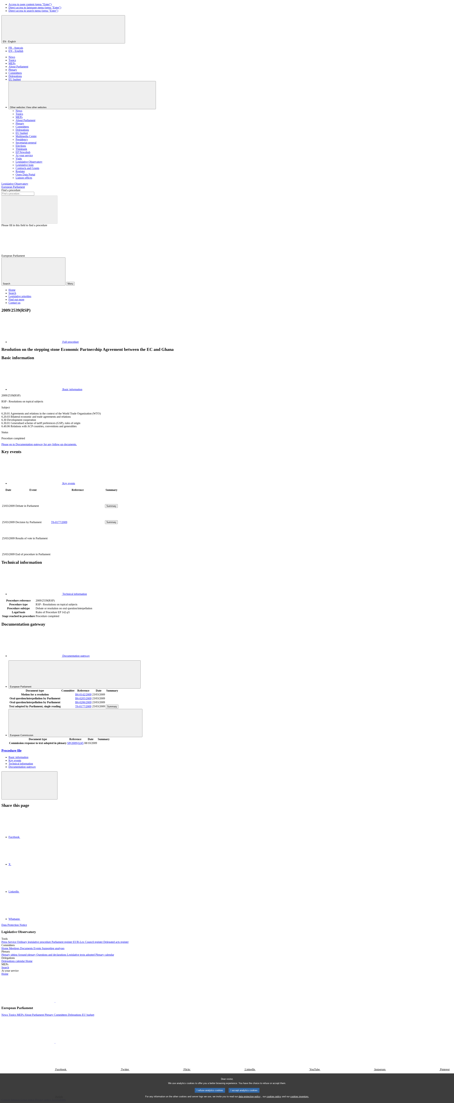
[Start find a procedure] (29, 210)
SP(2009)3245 (75, 743)
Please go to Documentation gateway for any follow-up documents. (39, 444)
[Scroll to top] (29, 785)
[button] (55, 1001)
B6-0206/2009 (83, 702)
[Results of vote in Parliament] (77, 550)
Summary (111, 506)
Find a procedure (10, 190)
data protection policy (250, 1096)
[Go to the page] (77, 517)
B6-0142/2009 (83, 694)
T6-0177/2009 (59, 522)
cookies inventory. (299, 1096)
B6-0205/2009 (83, 698)
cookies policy (274, 1096)
